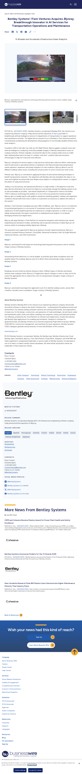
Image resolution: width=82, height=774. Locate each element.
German (36, 433)
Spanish (16, 433)
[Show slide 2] (39, 117)
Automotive (61, 375)
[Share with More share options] (34, 31)
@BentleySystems (11, 369)
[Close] (79, 763)
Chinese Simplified (12, 437)
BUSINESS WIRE (21, 131)
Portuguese (26, 433)
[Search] (71, 4)
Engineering (72, 375)
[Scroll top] (74, 652)
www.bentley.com (11, 331)
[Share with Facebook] (21, 31)
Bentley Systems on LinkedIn (17, 486)
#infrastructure (10, 447)
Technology (35, 375)
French (44, 433)
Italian (51, 433)
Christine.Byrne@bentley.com (15, 364)
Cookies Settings (20, 770)
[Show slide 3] (63, 117)
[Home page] (13, 4)
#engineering (9, 444)
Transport (20, 379)
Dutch (58, 433)
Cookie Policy (32, 765)
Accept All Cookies (35, 770)
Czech (72, 433)
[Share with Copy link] (30, 31)
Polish (66, 433)
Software (44, 379)
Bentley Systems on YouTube (18, 494)
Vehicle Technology (48, 375)
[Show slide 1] (15, 117)
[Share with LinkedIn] (12, 31)
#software (8, 450)
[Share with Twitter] (17, 31)
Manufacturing (55, 379)
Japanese (26, 437)
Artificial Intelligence (69, 379)
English (8, 433)
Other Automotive (32, 379)
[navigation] (75, 4)
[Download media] (76, 100)
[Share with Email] (25, 31)
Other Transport (23, 375)
